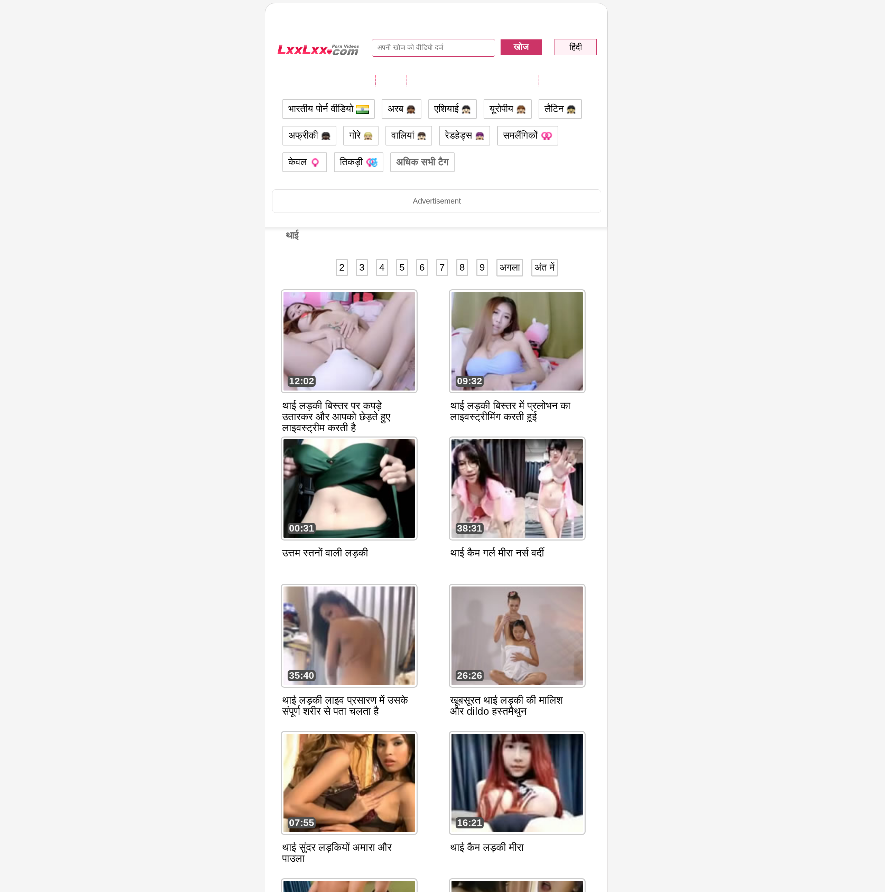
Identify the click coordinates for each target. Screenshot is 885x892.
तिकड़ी (352, 162)
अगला (510, 267)
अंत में (544, 267)
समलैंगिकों (521, 135)
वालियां (404, 135)
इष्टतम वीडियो (472, 80)
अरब (397, 108)
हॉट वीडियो (518, 80)
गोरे (356, 135)
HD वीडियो (559, 80)
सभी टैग (391, 80)
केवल (298, 162)
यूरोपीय (503, 108)
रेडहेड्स (460, 135)
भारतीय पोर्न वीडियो (322, 108)
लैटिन (555, 108)
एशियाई (448, 108)
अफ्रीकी (304, 135)
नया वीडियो (427, 80)
